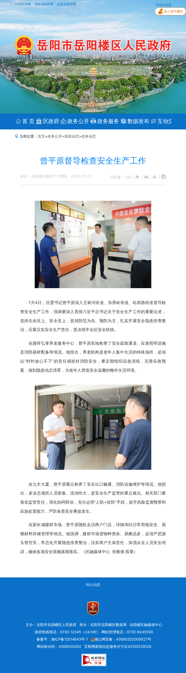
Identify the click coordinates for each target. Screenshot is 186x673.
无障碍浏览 (163, 5)
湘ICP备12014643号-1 (69, 639)
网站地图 (93, 584)
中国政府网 (23, 4)
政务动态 (88, 136)
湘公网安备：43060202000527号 (122, 639)
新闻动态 (71, 136)
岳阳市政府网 (66, 4)
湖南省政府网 (44, 4)
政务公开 (54, 136)
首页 (41, 136)
